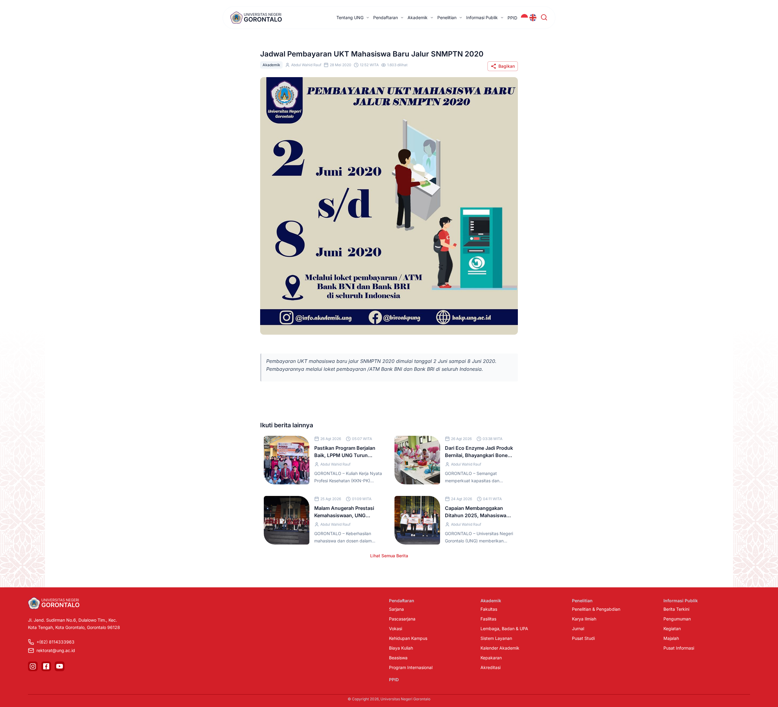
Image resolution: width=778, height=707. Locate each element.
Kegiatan (672, 628)
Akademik (418, 17)
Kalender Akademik (499, 648)
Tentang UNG (349, 17)
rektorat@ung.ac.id (55, 650)
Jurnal (578, 628)
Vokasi (395, 628)
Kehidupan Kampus (408, 638)
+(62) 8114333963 (55, 641)
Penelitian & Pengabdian (596, 609)
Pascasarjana (402, 618)
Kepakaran (491, 657)
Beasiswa (398, 657)
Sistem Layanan (496, 638)
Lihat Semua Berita (389, 555)
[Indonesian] (524, 17)
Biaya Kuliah (401, 648)
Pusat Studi (583, 638)
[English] (533, 17)
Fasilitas (488, 618)
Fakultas (488, 609)
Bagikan (506, 66)
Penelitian (446, 17)
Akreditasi (490, 667)
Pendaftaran (385, 17)
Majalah (671, 638)
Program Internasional (410, 667)
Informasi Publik (482, 17)
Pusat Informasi (678, 648)
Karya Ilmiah (584, 618)
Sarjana (396, 609)
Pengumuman (677, 618)
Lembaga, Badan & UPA (504, 628)
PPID (512, 17)
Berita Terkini (676, 609)
